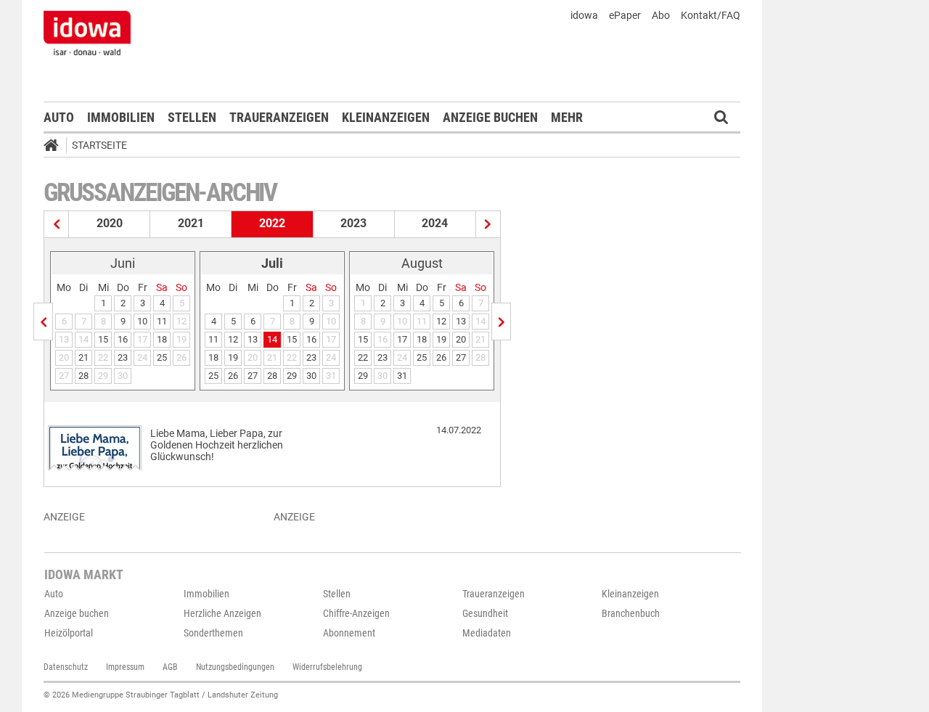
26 (233, 375)
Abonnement (349, 633)
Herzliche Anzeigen (222, 613)
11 (162, 321)
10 (142, 321)
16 (123, 339)
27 (252, 375)
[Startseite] (56, 147)
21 (83, 357)
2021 (191, 223)
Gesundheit (485, 613)
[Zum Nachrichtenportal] (87, 32)
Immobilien (121, 117)
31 (402, 375)
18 (162, 339)
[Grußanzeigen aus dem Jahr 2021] (56, 224)
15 (103, 339)
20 (461, 339)
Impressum (125, 667)
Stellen (192, 117)
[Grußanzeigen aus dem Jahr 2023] (488, 224)
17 (402, 339)
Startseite (99, 145)
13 (252, 339)
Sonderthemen (213, 633)
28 (83, 375)
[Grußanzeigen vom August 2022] (501, 321)
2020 (110, 223)
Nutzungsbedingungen (235, 667)
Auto (59, 117)
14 (272, 339)
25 (162, 357)
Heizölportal (68, 633)
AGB (170, 667)
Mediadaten (486, 633)
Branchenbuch (631, 613)
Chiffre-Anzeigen (356, 613)
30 (311, 375)
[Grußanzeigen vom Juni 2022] (43, 321)
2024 (435, 223)
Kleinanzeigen (386, 117)
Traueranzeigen (279, 117)
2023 (353, 223)
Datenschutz (66, 667)
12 (233, 339)
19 (233, 357)
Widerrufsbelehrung (327, 667)
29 (292, 375)
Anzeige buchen (490, 117)
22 (363, 357)
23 (123, 357)
